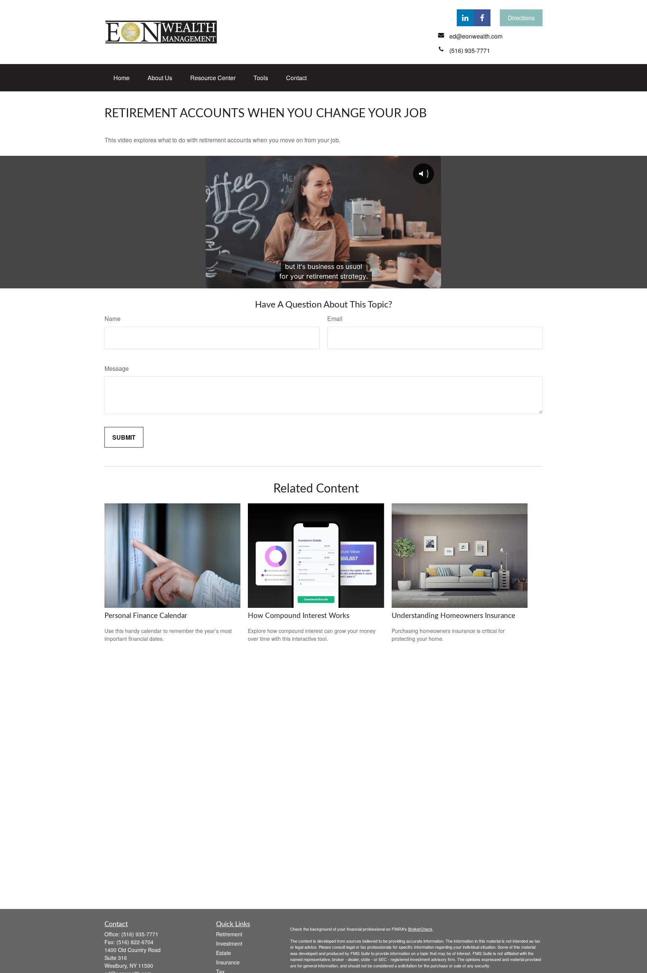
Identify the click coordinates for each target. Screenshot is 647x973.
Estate (223, 953)
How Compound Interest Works (298, 615)
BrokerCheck (420, 929)
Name (112, 318)
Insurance (228, 962)
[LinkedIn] (465, 17)
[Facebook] (482, 17)
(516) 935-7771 (139, 934)
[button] (121, 78)
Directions (521, 17)
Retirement (229, 934)
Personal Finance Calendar (145, 615)
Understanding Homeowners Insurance (453, 615)
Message (116, 368)
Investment (229, 943)
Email (335, 318)
